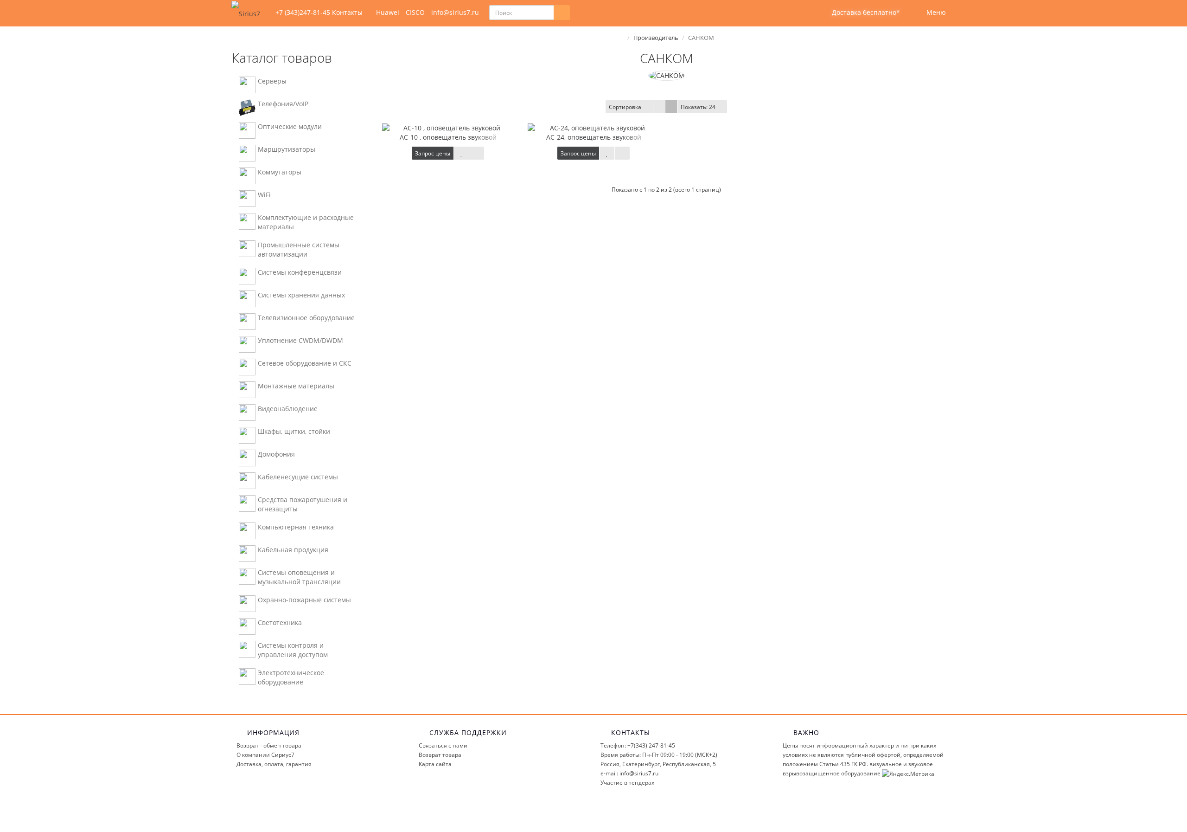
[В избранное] (461, 153)
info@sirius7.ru (455, 12)
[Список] (659, 106)
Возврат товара (440, 755)
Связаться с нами (443, 745)
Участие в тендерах (627, 783)
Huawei (387, 12)
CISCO (415, 12)
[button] (860, 13)
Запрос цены (432, 153)
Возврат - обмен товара (268, 745)
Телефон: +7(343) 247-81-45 (637, 745)
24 (698, 107)
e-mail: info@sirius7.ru (629, 773)
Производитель (655, 37)
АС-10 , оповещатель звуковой (448, 137)
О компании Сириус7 (265, 755)
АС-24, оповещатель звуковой (593, 137)
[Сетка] (671, 106)
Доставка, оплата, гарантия (274, 764)
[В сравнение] (476, 153)
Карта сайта (435, 764)
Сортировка (625, 107)
